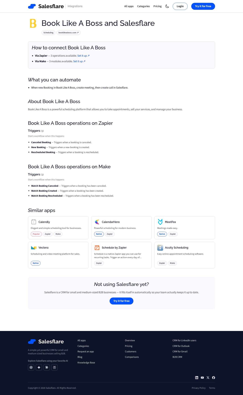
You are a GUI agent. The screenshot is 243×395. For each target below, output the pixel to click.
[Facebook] (213, 377)
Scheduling (48, 32)
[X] (207, 377)
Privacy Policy (199, 388)
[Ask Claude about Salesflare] (46, 367)
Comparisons (132, 357)
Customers (130, 351)
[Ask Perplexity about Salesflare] (54, 367)
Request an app (86, 351)
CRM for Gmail (180, 351)
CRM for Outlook (181, 346)
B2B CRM (177, 357)
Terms (212, 388)
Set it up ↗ (83, 56)
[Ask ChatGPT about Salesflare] (31, 367)
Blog (80, 357)
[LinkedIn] (196, 377)
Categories (143, 6)
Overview (130, 340)
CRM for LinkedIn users (184, 340)
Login (180, 6)
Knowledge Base (86, 362)
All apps (129, 6)
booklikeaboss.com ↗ (69, 32)
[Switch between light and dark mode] (167, 6)
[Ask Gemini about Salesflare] (39, 367)
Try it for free (203, 6)
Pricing (157, 6)
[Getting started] (202, 377)
